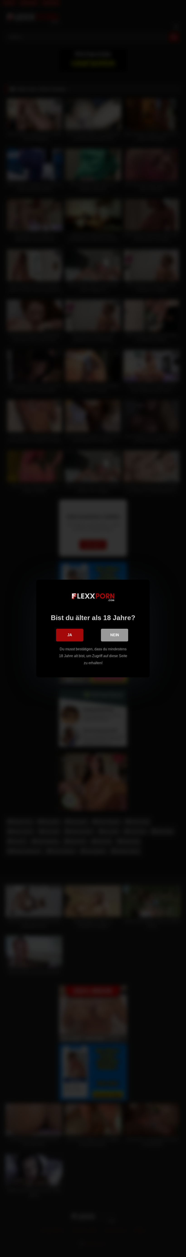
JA (69, 635)
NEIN (114, 635)
